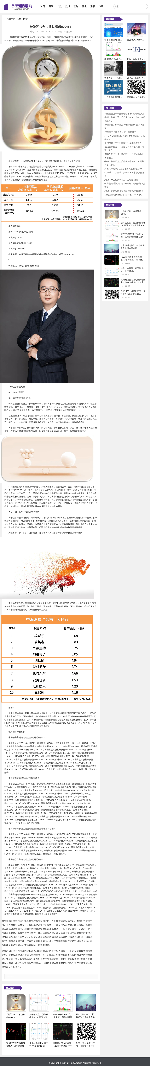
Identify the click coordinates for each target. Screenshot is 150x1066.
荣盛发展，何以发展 (136, 96)
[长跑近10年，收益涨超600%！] (16, 1003)
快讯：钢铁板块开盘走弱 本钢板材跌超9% (124, 190)
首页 (42, 6)
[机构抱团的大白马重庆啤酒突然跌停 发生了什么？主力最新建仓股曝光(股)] (63, 1031)
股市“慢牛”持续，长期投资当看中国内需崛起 (133, 247)
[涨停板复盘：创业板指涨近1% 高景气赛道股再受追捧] (39, 1003)
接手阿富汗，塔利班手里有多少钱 (119, 77)
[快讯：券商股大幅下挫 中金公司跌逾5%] (39, 1031)
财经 (51, 6)
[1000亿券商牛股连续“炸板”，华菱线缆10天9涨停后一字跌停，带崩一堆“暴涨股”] (16, 1031)
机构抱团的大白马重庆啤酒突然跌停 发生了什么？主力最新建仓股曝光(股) (133, 282)
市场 (101, 6)
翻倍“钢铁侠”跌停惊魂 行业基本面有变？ (123, 143)
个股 (59, 6)
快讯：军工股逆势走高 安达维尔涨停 (121, 179)
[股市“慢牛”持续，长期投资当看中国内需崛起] (86, 1003)
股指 (67, 6)
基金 (84, 6)
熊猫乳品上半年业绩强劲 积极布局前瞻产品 (124, 113)
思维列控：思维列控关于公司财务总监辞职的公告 (133, 292)
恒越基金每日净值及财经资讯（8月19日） (124, 194)
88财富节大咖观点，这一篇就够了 (120, 132)
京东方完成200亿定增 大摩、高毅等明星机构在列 (132, 235)
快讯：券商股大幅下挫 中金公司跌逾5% (132, 269)
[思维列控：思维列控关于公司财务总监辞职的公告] (86, 1031)
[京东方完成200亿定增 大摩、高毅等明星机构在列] (63, 1003)
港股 (92, 6)
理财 (76, 6)
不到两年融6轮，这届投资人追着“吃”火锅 (123, 168)
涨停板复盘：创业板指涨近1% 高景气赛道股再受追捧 (133, 224)
